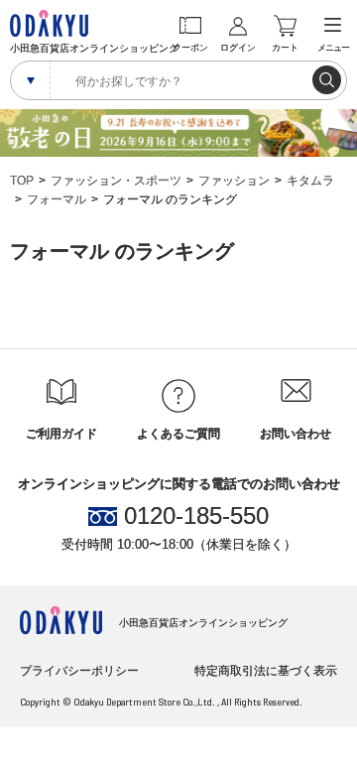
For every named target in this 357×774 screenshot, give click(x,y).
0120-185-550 (196, 516)
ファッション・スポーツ (116, 181)
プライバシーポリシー (79, 671)
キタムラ (310, 181)
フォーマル (56, 199)
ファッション (234, 181)
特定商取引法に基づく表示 (265, 671)
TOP (22, 181)
